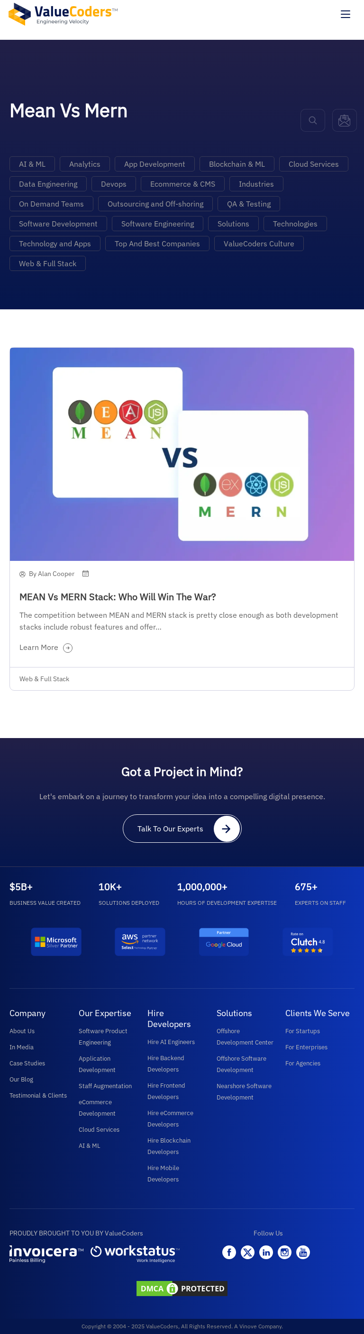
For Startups (302, 1031)
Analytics (84, 164)
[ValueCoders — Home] (63, 14)
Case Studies (27, 1063)
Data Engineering (48, 184)
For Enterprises (306, 1047)
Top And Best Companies (157, 243)
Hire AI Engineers (171, 1042)
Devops (114, 184)
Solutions (233, 223)
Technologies (295, 223)
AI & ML (32, 164)
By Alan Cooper (51, 573)
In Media (21, 1047)
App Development (154, 164)
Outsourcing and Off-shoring (155, 203)
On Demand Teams (51, 203)
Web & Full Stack (47, 263)
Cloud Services (314, 164)
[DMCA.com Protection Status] (182, 1289)
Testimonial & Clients (38, 1095)
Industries (256, 184)
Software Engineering (157, 223)
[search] (312, 120)
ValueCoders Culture (259, 243)
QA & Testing (249, 203)
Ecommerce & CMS (182, 184)
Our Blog (21, 1079)
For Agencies (302, 1063)
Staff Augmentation (105, 1086)
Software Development (58, 223)
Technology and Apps (55, 243)
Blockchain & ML (237, 164)
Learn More (38, 647)
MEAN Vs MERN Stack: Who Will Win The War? (117, 596)
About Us (22, 1031)
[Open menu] (345, 14)
